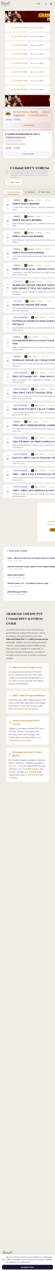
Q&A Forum (17, 681)
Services (13, 766)
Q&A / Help (45, 192)
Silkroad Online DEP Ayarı (29, 304)
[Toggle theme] (46, 4)
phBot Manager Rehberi (27, 236)
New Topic (15, 182)
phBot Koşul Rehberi (25, 203)
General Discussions (18, 740)
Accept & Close (27, 1267)
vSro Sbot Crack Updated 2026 (32, 392)
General (31, 192)
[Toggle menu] (51, 3)
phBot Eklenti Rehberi (27, 220)
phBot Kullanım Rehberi (28, 252)
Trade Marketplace (30, 769)
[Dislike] (8, 208)
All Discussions (15, 192)
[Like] (8, 201)
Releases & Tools (24, 709)
